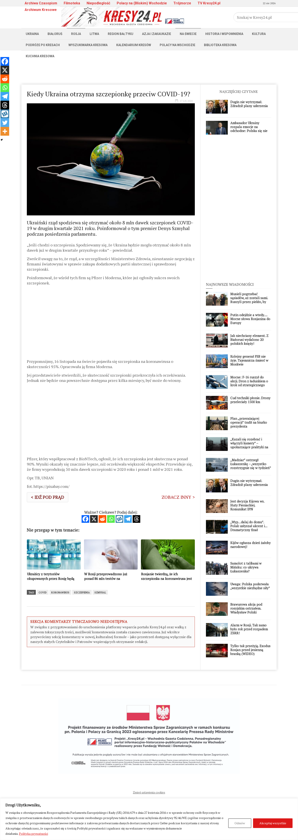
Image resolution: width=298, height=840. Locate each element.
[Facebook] (85, 519)
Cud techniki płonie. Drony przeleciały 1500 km (250, 400)
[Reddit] (102, 519)
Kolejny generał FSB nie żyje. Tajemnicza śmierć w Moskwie (249, 360)
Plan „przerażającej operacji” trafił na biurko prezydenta (248, 422)
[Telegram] (128, 519)
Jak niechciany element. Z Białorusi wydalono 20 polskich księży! (249, 339)
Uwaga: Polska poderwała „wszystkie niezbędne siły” (250, 586)
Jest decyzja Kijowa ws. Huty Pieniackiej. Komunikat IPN (247, 505)
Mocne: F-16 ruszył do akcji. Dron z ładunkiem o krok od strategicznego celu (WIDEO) (249, 383)
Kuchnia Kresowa (40, 56)
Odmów (240, 823)
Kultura (259, 34)
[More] (4, 131)
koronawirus (60, 592)
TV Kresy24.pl (209, 3)
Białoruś (55, 34)
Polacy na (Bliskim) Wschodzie (142, 3)
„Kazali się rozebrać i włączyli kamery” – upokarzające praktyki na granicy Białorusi (249, 445)
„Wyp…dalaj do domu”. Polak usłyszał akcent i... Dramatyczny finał (248, 526)
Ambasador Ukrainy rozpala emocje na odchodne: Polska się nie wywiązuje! (248, 129)
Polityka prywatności (33, 833)
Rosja (76, 34)
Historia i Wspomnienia (224, 34)
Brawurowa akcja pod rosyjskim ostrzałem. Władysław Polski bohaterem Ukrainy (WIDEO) (246, 612)
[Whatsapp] (111, 519)
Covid (43, 592)
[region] (149, 819)
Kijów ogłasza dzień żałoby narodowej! (250, 545)
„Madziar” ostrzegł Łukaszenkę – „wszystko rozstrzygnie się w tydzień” (250, 464)
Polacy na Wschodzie (177, 45)
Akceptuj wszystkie (272, 823)
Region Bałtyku (120, 34)
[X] (94, 519)
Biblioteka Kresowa (220, 45)
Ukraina (32, 34)
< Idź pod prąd (47, 497)
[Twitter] (4, 122)
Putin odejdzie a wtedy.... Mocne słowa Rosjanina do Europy (250, 319)
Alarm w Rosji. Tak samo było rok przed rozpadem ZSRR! (249, 629)
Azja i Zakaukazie (156, 34)
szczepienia (82, 592)
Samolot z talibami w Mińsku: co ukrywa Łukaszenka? (246, 567)
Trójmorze (182, 3)
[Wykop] (119, 519)
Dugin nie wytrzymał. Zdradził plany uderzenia (249, 104)
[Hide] (1, 140)
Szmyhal (100, 592)
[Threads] (136, 519)
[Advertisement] (149, 71)
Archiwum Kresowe (41, 10)
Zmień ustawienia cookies (149, 792)
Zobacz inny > (178, 497)
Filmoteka (72, 3)
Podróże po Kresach (43, 45)
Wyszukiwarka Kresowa (88, 45)
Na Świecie (188, 34)
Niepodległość (98, 3)
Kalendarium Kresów (133, 45)
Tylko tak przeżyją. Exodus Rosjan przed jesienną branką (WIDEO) (250, 650)
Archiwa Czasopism (41, 3)
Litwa (94, 34)
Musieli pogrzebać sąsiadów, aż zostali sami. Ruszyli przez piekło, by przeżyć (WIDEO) (249, 300)
